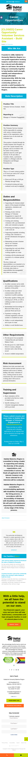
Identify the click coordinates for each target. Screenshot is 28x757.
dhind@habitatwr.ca (14, 424)
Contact (17, 1)
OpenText (14, 550)
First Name (14, 723)
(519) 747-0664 (16, 687)
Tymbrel (14, 750)
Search (18, 742)
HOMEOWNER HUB (14, 700)
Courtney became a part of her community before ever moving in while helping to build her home (14, 575)
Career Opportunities (9, 44)
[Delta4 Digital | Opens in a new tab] (14, 746)
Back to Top (23, 742)
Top (26, 739)
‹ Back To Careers (6, 518)
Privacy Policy (5, 742)
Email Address (14, 718)
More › (17, 556)
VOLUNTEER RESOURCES (14, 705)
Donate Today (14, 624)
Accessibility (12, 742)
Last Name (14, 728)
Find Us (13, 696)
